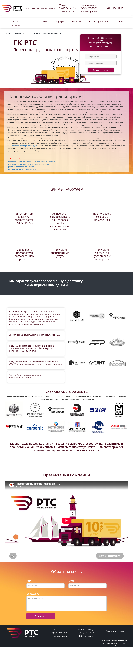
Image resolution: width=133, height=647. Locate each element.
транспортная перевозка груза (24, 145)
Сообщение (32, 593)
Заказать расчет (115, 7)
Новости (76, 21)
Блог (121, 21)
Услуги (44, 21)
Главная (14, 21)
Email (71, 580)
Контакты (15, 25)
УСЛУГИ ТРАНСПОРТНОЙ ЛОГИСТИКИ (40, 8)
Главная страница (13, 33)
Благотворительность (100, 21)
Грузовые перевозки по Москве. (20, 166)
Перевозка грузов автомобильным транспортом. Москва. (31, 161)
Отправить (40, 616)
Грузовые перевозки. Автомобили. (21, 169)
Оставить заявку (100, 70)
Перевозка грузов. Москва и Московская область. (28, 164)
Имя (28, 580)
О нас (29, 21)
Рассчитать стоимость (116, 631)
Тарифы (60, 21)
